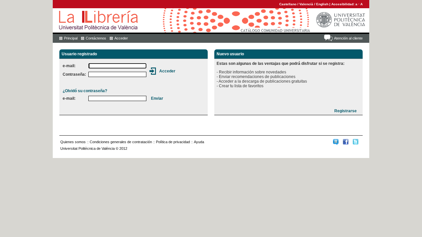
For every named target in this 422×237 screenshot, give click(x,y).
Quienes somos (73, 142)
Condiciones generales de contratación (121, 142)
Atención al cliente (348, 38)
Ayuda (199, 142)
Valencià (306, 4)
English (322, 4)
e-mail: (69, 66)
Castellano (287, 4)
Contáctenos (96, 38)
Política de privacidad (173, 142)
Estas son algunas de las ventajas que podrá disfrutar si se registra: (281, 63)
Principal (70, 38)
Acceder (121, 38)
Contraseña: (74, 74)
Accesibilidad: (343, 4)
